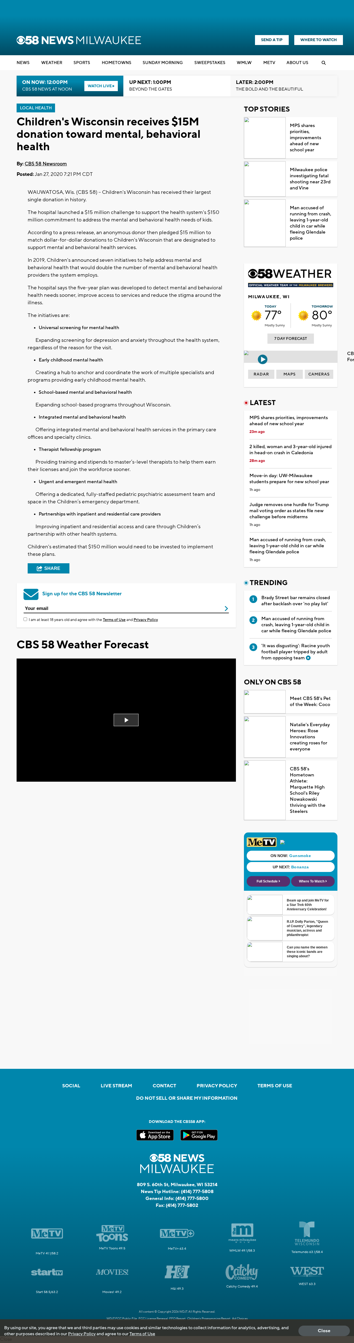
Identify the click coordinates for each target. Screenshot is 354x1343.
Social (71, 1086)
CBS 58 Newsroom (46, 164)
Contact (164, 1086)
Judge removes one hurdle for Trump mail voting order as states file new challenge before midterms (289, 511)
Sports (82, 62)
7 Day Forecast (290, 338)
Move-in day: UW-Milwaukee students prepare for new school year (289, 479)
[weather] (256, 315)
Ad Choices (240, 1319)
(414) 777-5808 (197, 1192)
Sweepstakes (209, 62)
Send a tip (272, 40)
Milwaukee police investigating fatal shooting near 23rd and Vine (310, 179)
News (23, 62)
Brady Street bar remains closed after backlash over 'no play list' (295, 601)
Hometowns (116, 62)
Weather (51, 62)
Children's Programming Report (208, 1319)
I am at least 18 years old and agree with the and (93, 619)
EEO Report (177, 1319)
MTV (269, 62)
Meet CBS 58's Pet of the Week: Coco (310, 702)
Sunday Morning (163, 62)
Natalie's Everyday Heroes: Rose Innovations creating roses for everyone (310, 737)
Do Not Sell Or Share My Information (187, 1098)
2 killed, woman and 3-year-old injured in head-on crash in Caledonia (290, 450)
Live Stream (116, 1086)
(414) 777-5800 (192, 1199)
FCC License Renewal (153, 1319)
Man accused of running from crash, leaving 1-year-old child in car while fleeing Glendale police (310, 223)
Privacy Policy (146, 619)
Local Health (36, 108)
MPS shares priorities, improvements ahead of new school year (305, 138)
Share (52, 568)
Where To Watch (318, 40)
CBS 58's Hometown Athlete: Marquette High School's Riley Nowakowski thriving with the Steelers (308, 790)
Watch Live (100, 86)
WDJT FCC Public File (121, 1319)
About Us (297, 62)
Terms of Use (114, 619)
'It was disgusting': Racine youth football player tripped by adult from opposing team (295, 652)
